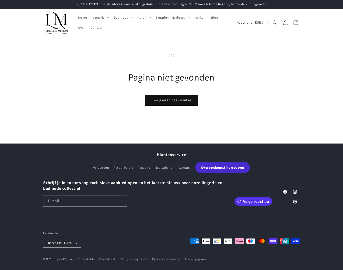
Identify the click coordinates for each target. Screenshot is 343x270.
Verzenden (101, 167)
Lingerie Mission (63, 259)
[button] (100, 17)
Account (144, 167)
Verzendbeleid (107, 259)
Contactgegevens (195, 259)
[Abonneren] (122, 201)
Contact (185, 167)
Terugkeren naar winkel (171, 100)
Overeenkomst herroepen (222, 167)
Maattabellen (164, 167)
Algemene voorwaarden (166, 259)
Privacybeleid (86, 259)
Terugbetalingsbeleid (134, 259)
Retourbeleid (123, 167)
